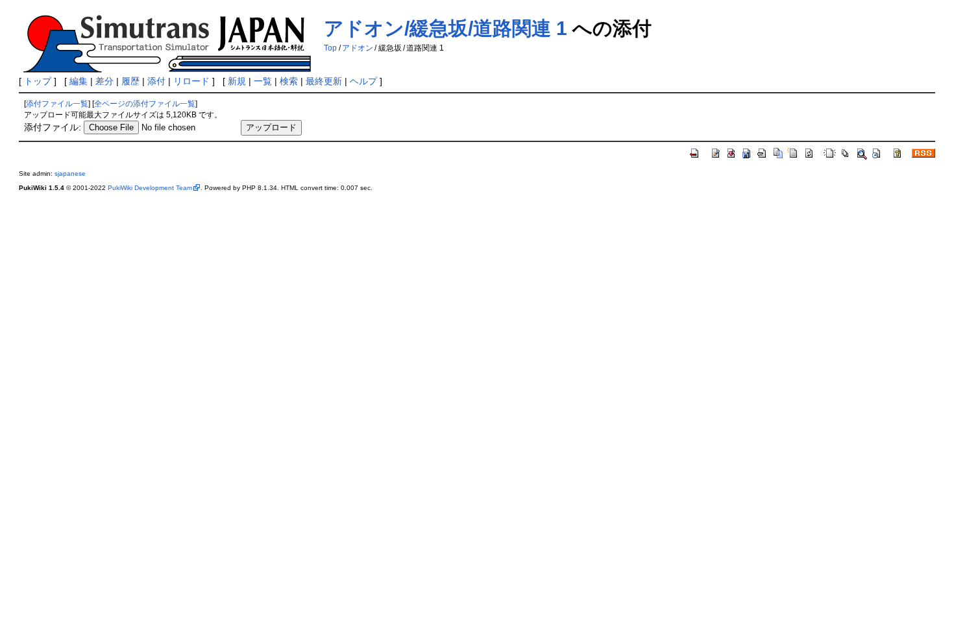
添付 (156, 81)
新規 (237, 81)
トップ (37, 81)
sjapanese (70, 173)
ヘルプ (363, 81)
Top (330, 48)
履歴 (130, 81)
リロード (191, 81)
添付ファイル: (52, 127)
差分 (104, 81)
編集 (78, 81)
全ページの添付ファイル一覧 (144, 104)
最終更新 (324, 81)
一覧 (263, 81)
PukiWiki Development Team (150, 187)
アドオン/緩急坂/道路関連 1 (445, 28)
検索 (289, 81)
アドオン (357, 48)
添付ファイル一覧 (57, 104)
